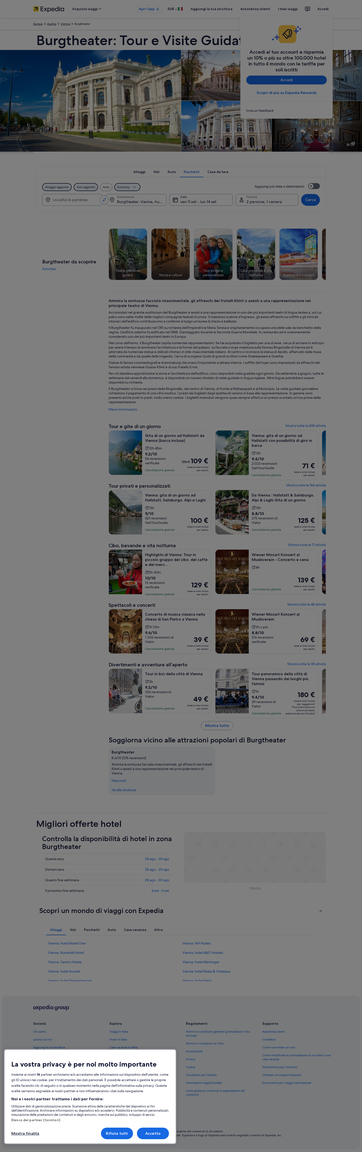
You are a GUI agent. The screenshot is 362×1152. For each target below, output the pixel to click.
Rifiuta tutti (117, 1133)
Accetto (153, 1133)
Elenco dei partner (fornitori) (35, 1120)
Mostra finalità (25, 1133)
